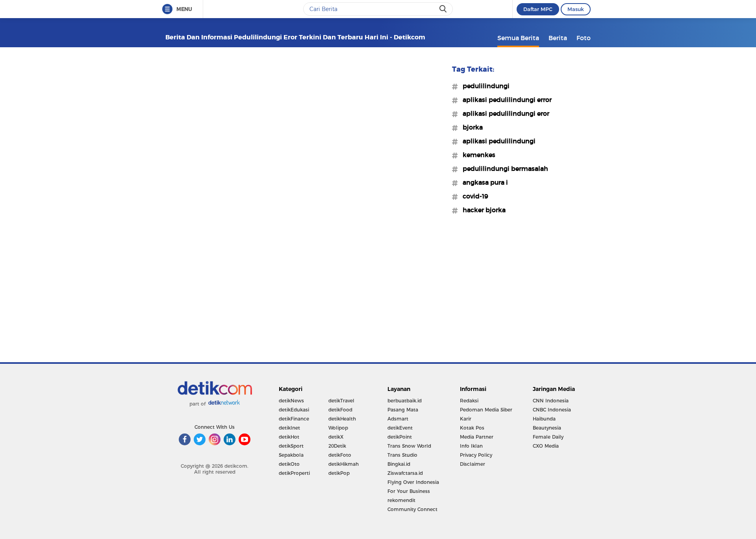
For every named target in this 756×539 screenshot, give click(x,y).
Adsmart (397, 419)
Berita (557, 38)
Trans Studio (402, 455)
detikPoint (399, 437)
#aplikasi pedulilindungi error (505, 100)
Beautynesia (547, 428)
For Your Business (408, 491)
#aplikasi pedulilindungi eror (503, 113)
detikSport (291, 446)
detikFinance (294, 419)
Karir (465, 419)
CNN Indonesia (551, 401)
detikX (335, 437)
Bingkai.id (398, 464)
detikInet (289, 428)
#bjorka (470, 127)
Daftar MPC (537, 9)
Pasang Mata (402, 410)
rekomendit (401, 500)
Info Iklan (471, 446)
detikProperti (294, 473)
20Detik (337, 446)
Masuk (575, 9)
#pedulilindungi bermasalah (503, 168)
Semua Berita (518, 38)
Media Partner (476, 437)
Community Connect (412, 509)
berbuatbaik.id (404, 401)
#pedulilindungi (484, 86)
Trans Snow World (409, 446)
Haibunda (544, 419)
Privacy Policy (476, 455)
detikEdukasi (294, 410)
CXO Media (546, 446)
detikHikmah (343, 464)
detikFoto (339, 455)
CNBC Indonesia (552, 410)
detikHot (289, 437)
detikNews (291, 401)
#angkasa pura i (483, 182)
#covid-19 (473, 196)
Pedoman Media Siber (486, 410)
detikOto (289, 464)
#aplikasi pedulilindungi (497, 141)
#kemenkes (476, 155)
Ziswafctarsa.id (405, 473)
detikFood (340, 410)
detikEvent (400, 428)
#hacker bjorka (482, 210)
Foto (583, 38)
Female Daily (548, 437)
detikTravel (341, 401)
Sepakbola (291, 455)
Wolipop (338, 428)
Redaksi (469, 401)
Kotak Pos (472, 428)
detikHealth (342, 419)
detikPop (339, 473)
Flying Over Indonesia (413, 482)
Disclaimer (472, 464)
